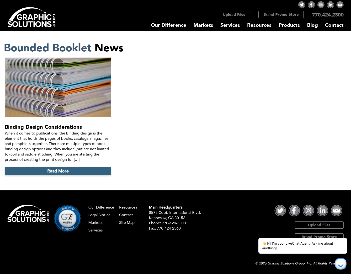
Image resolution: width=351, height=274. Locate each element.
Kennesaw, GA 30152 (167, 217)
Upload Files (234, 14)
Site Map (127, 222)
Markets (203, 25)
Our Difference (168, 25)
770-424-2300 (174, 223)
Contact (334, 25)
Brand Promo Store (281, 14)
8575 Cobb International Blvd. (175, 212)
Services (230, 25)
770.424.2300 (328, 14)
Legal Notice (99, 215)
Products (289, 25)
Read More (58, 171)
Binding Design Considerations (43, 127)
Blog (312, 25)
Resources (259, 25)
